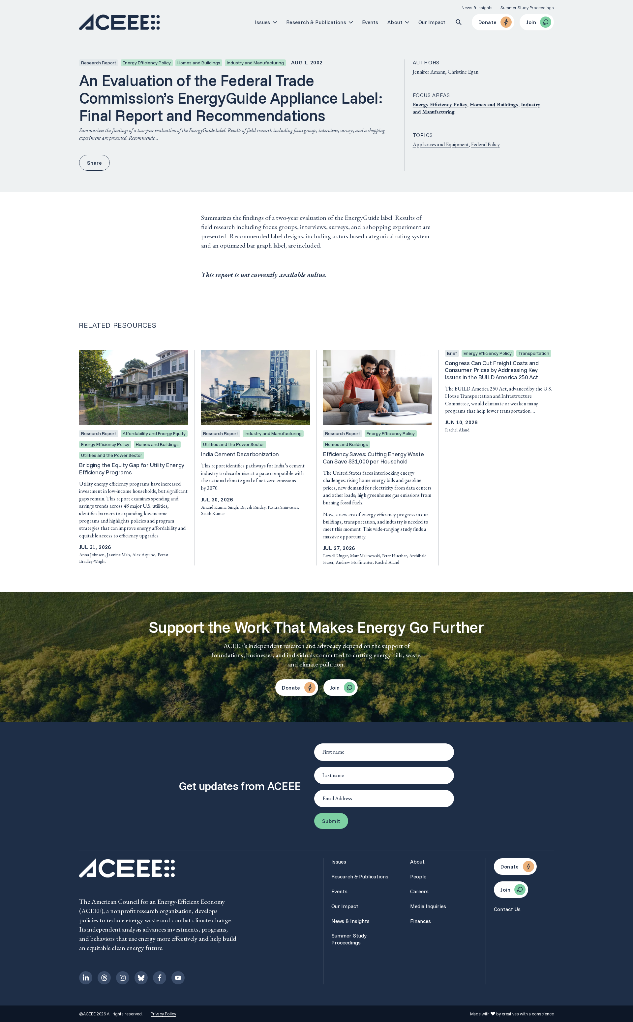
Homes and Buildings (494, 104)
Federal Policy (485, 144)
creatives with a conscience (528, 1013)
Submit (331, 821)
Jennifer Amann (429, 71)
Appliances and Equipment (441, 144)
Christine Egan (463, 71)
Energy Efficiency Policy (440, 104)
